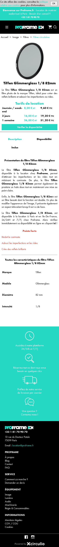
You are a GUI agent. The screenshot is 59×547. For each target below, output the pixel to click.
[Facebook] (26, 537)
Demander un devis (15, 482)
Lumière (9, 498)
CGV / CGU (11, 523)
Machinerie (11, 505)
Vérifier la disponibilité (29, 127)
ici (54, 223)
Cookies (9, 527)
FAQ (7, 467)
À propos (9, 457)
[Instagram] (32, 537)
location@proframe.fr (23, 445)
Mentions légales (13, 520)
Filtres (26, 37)
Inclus (14, 147)
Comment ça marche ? (16, 479)
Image (15, 37)
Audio (8, 501)
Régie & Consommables (17, 508)
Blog (7, 460)
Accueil (4, 37)
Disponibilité (44, 139)
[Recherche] (55, 27)
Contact (9, 464)
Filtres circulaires (41, 37)
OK (53, 3)
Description (15, 139)
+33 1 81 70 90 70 (30, 17)
